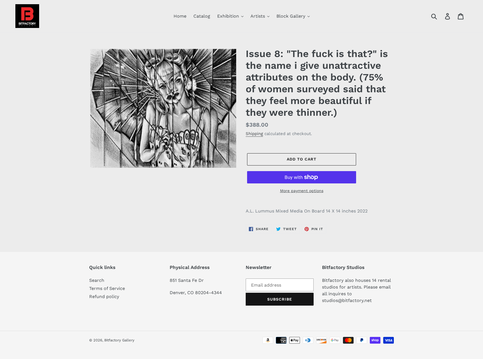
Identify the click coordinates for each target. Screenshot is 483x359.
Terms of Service (107, 288)
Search (96, 280)
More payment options (301, 190)
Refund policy (104, 296)
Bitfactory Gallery (119, 340)
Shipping (254, 133)
